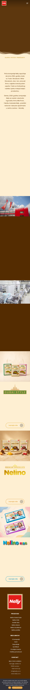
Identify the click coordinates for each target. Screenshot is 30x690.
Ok (9, 687)
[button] (27, 3)
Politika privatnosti (17, 687)
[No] (28, 684)
